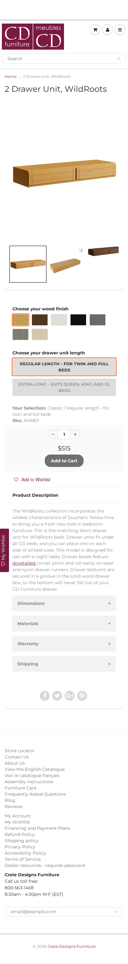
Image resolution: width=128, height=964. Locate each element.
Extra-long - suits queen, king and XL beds (64, 387)
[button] (32, 479)
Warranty (28, 643)
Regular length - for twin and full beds (64, 366)
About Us (15, 763)
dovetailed (24, 563)
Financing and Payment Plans (37, 828)
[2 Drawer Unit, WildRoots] (64, 173)
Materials (27, 623)
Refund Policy (20, 834)
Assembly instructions (29, 781)
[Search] (119, 59)
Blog (10, 800)
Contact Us (17, 757)
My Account (18, 816)
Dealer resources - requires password (45, 865)
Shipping (27, 664)
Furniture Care (20, 788)
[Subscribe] (115, 912)
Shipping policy (22, 840)
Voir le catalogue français (32, 775)
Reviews (13, 806)
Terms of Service (23, 859)
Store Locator (19, 750)
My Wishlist (17, 822)
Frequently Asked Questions (35, 794)
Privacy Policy (20, 847)
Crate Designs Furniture (72, 946)
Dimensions (30, 603)
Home (10, 76)
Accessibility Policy (25, 853)
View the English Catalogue (35, 769)
